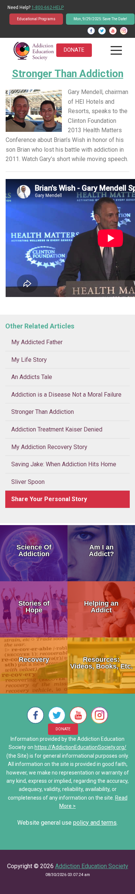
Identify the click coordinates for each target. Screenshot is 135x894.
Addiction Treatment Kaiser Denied (56, 429)
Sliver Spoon (28, 481)
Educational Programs (36, 19)
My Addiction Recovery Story (49, 447)
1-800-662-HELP (48, 7)
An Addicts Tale (31, 377)
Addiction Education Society (91, 866)
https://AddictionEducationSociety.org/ (80, 747)
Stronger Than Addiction (42, 411)
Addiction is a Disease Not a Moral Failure (66, 394)
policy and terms (95, 822)
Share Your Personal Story (49, 499)
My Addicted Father (37, 342)
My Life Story (29, 359)
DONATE (74, 50)
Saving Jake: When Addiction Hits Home (63, 464)
